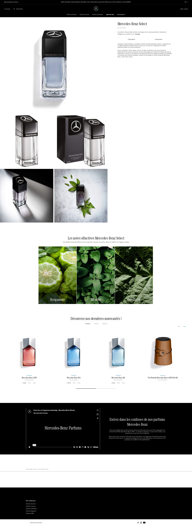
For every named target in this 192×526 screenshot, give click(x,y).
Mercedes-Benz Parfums (31, 469)
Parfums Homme (72, 14)
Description (131, 39)
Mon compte (184, 9)
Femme (96, 324)
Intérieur (104, 324)
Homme (88, 324)
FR (185, 2)
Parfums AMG (30, 513)
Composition (158, 39)
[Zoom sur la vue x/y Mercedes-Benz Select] (54, 65)
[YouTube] (144, 522)
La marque (7, 9)
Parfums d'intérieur (97, 14)
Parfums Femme (84, 14)
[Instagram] (141, 523)
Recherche (19, 9)
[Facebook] (138, 523)
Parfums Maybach (31, 511)
